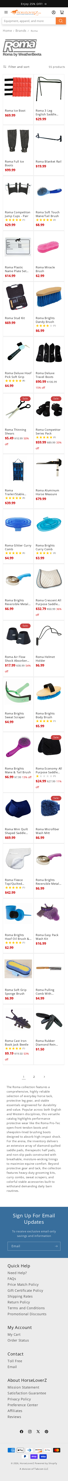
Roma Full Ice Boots (14, 163)
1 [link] (24, 1077)
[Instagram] (30, 1432)
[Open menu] (6, 12)
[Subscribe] (56, 1246)
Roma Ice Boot (15, 111)
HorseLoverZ (27, 1463)
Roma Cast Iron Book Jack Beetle (17, 1043)
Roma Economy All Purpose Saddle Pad (49, 770)
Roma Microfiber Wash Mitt (47, 831)
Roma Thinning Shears (15, 431)
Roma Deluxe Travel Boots (45, 375)
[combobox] (34, 21)
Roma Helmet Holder (45, 659)
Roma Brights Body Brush (45, 715)
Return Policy (19, 1302)
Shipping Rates (20, 1296)
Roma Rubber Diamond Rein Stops (46, 1043)
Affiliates (15, 1410)
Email (12, 1366)
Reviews (14, 1416)
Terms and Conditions (26, 1308)
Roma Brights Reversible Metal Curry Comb (16, 602)
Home (7, 31)
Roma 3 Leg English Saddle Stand (46, 112)
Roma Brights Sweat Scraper (15, 715)
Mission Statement (23, 1387)
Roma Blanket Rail (48, 161)
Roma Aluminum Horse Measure (47, 492)
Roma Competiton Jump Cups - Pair (17, 214)
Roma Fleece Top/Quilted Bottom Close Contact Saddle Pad (15, 882)
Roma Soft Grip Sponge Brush (15, 992)
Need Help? (17, 1273)
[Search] (61, 20)
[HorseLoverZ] (25, 12)
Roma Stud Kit (15, 318)
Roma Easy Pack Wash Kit (47, 937)
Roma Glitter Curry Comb (18, 547)
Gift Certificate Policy (25, 1290)
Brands (21, 31)
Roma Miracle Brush (45, 269)
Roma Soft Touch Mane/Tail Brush (48, 214)
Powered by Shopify (46, 1463)
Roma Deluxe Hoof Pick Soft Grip (18, 375)
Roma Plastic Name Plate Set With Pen (15, 269)
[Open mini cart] (62, 12)
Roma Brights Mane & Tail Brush (18, 770)
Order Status (18, 1340)
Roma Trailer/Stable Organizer (14, 492)
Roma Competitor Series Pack (48, 431)
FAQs (12, 1278)
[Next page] (44, 1077)
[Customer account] (53, 12)
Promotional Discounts (27, 1314)
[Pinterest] (46, 1432)
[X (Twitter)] (38, 1432)
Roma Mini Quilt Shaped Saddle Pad (16, 831)
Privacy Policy (19, 1399)
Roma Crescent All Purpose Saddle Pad (48, 602)
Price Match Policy (23, 1284)
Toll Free (15, 1361)
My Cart (14, 1334)
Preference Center (23, 1405)
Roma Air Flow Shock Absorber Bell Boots (16, 659)
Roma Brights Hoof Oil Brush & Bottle (17, 937)
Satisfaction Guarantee (27, 1393)
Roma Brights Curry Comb (45, 547)
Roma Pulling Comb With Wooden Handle (47, 992)
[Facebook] (21, 1432)
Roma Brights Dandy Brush (45, 320)
